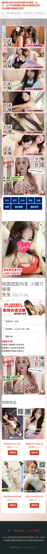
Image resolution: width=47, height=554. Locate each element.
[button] (41, 225)
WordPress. (32, 547)
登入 (9, 531)
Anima (23, 547)
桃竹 (15, 200)
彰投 (31, 200)
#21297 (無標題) (33, 531)
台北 (7, 200)
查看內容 (12, 453)
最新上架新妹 (19, 531)
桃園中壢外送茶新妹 (14, 13)
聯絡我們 (34, 207)
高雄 (7, 207)
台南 (38, 200)
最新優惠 (19, 207)
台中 (23, 200)
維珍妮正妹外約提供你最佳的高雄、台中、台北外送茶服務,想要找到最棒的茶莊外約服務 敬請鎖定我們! (21, 5)
